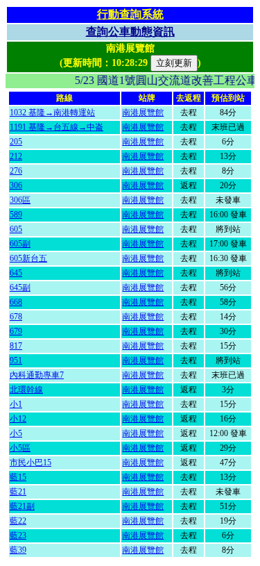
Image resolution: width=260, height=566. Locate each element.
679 (16, 331)
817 (16, 346)
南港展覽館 (143, 112)
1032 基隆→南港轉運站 (52, 112)
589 (16, 214)
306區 (20, 200)
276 (16, 171)
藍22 (18, 521)
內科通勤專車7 (37, 375)
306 (16, 185)
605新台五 (28, 258)
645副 (20, 287)
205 (16, 142)
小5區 (20, 448)
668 (16, 302)
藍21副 (22, 506)
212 (16, 156)
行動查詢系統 (130, 14)
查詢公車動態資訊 (130, 32)
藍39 (18, 550)
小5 (16, 433)
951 (16, 360)
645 (16, 273)
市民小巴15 (30, 462)
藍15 (18, 477)
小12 (18, 419)
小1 (16, 404)
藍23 (18, 535)
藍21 (18, 492)
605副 (20, 244)
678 (16, 317)
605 (16, 229)
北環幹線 (26, 389)
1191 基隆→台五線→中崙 (56, 127)
